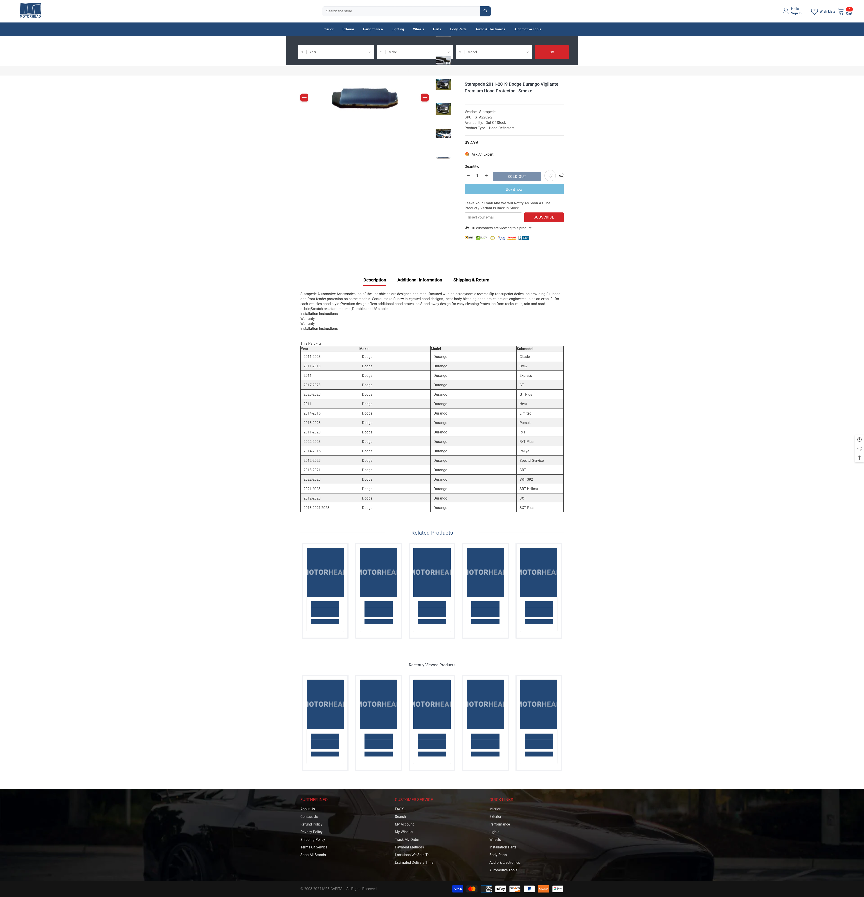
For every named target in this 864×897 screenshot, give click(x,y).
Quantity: (472, 166)
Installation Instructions (319, 314)
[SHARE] (560, 175)
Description (374, 280)
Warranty (307, 319)
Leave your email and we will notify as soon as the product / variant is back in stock (507, 205)
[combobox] (401, 11)
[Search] (406, 11)
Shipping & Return (471, 280)
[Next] (425, 98)
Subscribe (544, 217)
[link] (325, 612)
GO (552, 52)
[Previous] (304, 98)
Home (305, 71)
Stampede (487, 112)
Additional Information (419, 280)
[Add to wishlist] (550, 175)
